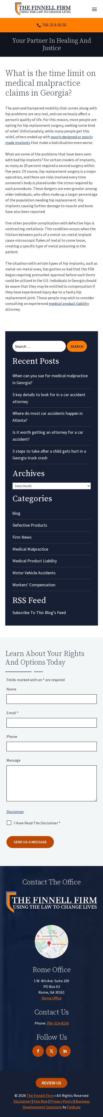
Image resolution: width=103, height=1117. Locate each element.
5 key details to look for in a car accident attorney (48, 398)
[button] (94, 9)
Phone (11, 736)
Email (12, 712)
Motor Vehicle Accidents (34, 573)
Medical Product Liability (34, 561)
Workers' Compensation (33, 584)
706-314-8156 (54, 25)
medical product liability (69, 303)
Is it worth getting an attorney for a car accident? (47, 435)
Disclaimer (15, 811)
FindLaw (73, 1107)
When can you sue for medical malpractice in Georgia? (50, 379)
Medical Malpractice (30, 549)
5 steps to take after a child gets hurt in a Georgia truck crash (49, 454)
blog (16, 513)
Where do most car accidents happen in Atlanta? (47, 416)
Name (11, 689)
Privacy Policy (61, 1101)
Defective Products (29, 525)
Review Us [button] (51, 1083)
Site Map (41, 1101)
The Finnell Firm (40, 1095)
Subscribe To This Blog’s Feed (39, 612)
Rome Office (52, 998)
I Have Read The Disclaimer (37, 823)
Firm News (22, 537)
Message (13, 760)
